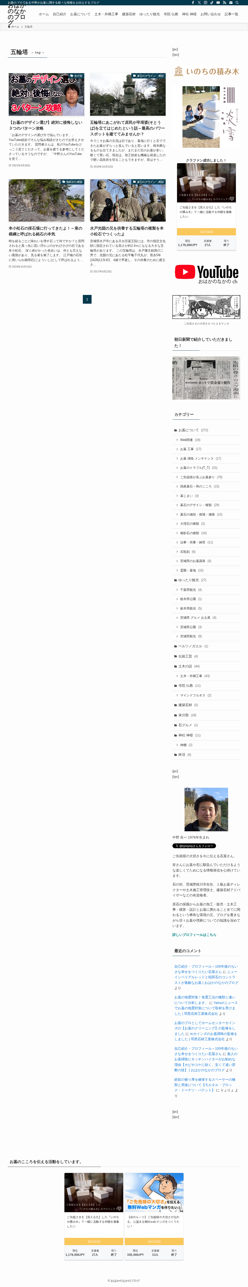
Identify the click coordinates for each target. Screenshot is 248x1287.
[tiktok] (212, 2)
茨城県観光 (191, 636)
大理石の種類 (192, 523)
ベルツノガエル (193, 646)
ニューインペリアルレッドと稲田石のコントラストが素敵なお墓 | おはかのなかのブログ (206, 977)
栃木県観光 (191, 608)
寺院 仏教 (189, 685)
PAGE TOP (237, 1244)
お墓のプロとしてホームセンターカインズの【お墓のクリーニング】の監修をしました (204, 1028)
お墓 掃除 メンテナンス (200, 458)
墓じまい (189, 496)
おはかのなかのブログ (17, 14)
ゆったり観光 (192, 580)
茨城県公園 (191, 627)
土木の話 (189, 666)
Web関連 (190, 440)
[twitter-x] (199, 2)
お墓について (193, 430)
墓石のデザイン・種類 (199, 505)
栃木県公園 (191, 599)
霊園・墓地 (191, 570)
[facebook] (193, 2)
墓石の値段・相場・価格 (201, 514)
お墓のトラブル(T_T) (198, 468)
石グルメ (188, 725)
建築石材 (188, 705)
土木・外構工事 (195, 676)
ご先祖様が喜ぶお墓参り (201, 477)
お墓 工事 (190, 449)
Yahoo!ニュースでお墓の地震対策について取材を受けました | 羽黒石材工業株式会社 (206, 1008)
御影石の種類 (193, 533)
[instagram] (205, 2)
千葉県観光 (191, 590)
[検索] (237, 2)
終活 (184, 754)
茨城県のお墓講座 (195, 561)
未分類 (187, 715)
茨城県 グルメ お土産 (198, 617)
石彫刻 (187, 552)
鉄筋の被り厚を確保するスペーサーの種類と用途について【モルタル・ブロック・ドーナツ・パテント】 (204, 1085)
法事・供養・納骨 (196, 542)
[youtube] (218, 2)
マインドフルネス (195, 695)
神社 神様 (189, 735)
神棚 (186, 745)
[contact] (231, 2)
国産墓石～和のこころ (199, 486)
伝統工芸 (188, 656)
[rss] (224, 2)
